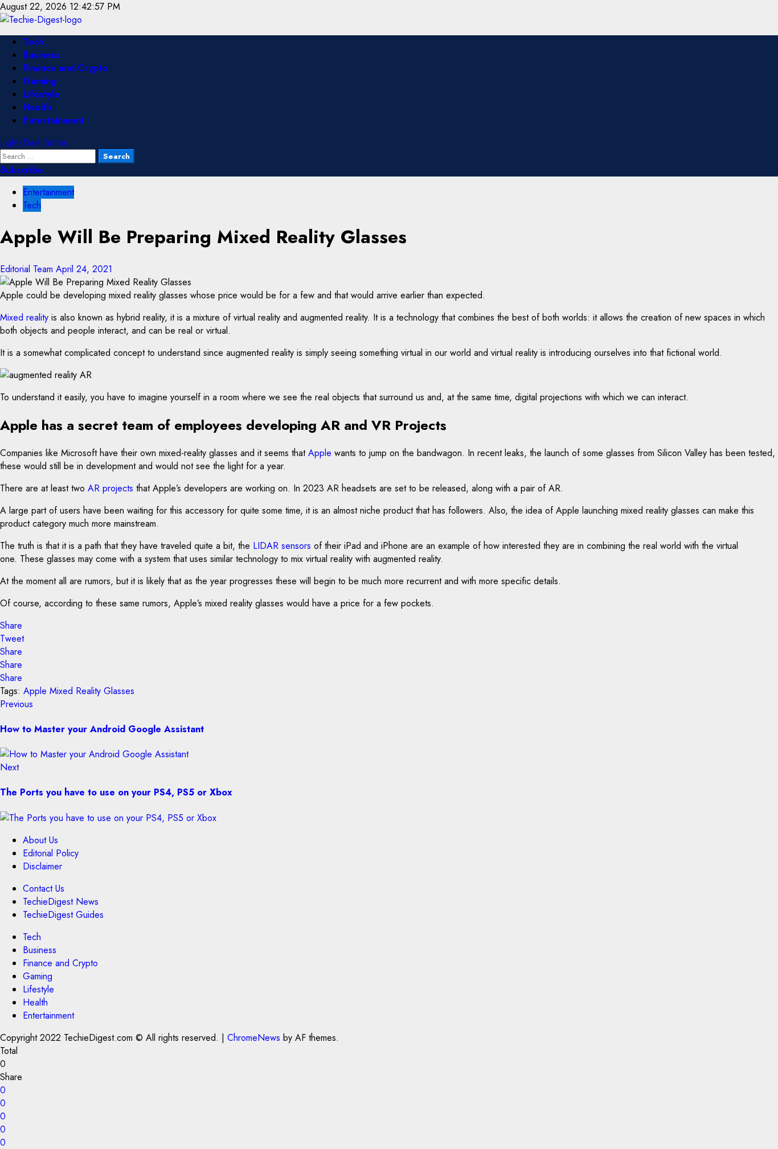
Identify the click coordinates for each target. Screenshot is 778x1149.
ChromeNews (253, 1037)
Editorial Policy (51, 853)
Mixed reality (24, 317)
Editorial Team (28, 269)
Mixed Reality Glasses (92, 690)
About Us (40, 840)
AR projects (110, 488)
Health (37, 107)
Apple (319, 452)
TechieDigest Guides (63, 914)
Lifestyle (41, 94)
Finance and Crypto (65, 68)
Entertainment (53, 120)
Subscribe (21, 170)
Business (41, 54)
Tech (33, 41)
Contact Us (43, 888)
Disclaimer (42, 866)
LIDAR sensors (282, 545)
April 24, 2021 (84, 269)
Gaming (39, 81)
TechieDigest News (61, 901)
